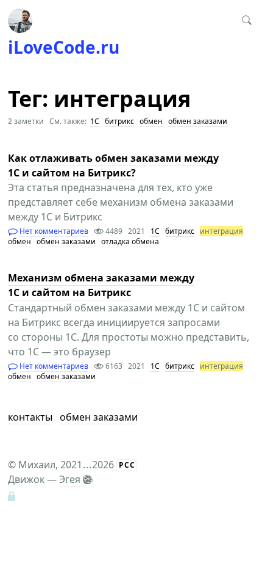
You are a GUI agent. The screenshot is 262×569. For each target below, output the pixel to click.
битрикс (119, 121)
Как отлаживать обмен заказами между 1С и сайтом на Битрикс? (113, 165)
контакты (30, 417)
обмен (151, 121)
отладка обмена (130, 241)
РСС (127, 465)
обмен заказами (197, 121)
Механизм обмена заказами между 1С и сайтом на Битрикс (101, 286)
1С (94, 121)
